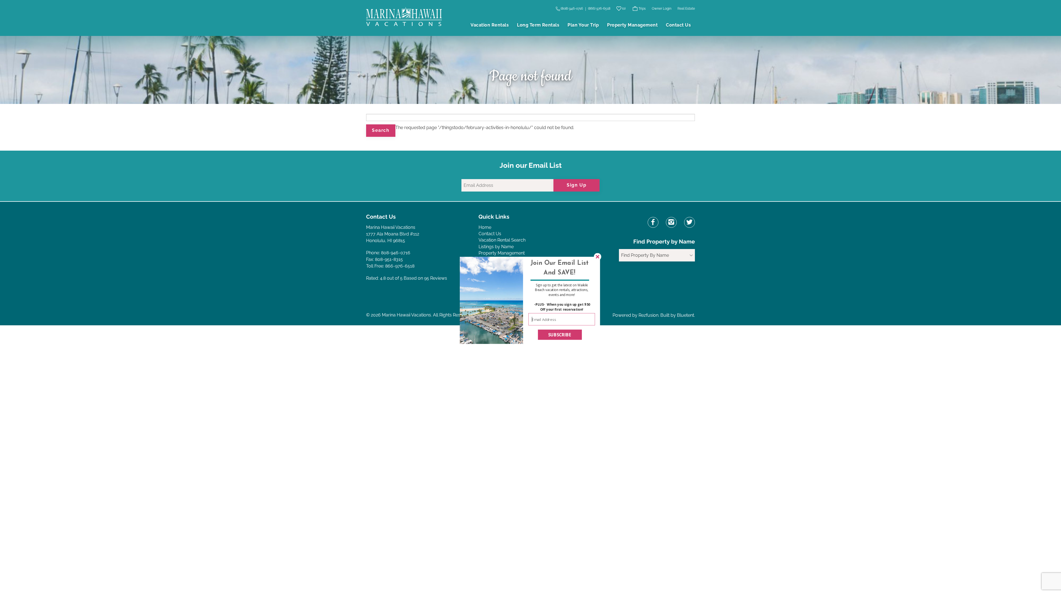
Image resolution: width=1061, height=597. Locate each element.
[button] (559, 268)
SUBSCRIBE (560, 334)
